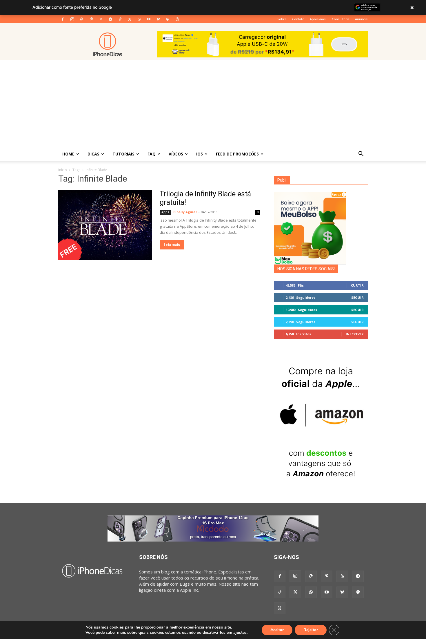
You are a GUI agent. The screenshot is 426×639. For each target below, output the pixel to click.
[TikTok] (120, 19)
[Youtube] (148, 19)
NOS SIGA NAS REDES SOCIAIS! (306, 269)
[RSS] (101, 19)
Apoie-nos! (318, 19)
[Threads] (177, 19)
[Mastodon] (167, 19)
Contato (298, 19)
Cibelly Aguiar (185, 212)
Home (68, 154)
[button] (361, 154)
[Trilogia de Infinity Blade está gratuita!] (105, 225)
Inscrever (355, 334)
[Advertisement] (213, 103)
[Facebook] (62, 19)
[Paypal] (81, 19)
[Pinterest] (91, 19)
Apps (165, 212)
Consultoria (340, 19)
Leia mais (172, 244)
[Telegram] (110, 19)
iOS (199, 154)
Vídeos (176, 154)
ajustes (240, 632)
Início (62, 169)
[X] (129, 19)
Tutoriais (123, 154)
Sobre (282, 19)
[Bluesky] (158, 19)
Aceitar (277, 630)
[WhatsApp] (139, 19)
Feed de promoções (237, 154)
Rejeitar (310, 630)
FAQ (152, 154)
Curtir (357, 285)
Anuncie (361, 19)
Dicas (93, 154)
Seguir (357, 297)
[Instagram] (72, 19)
